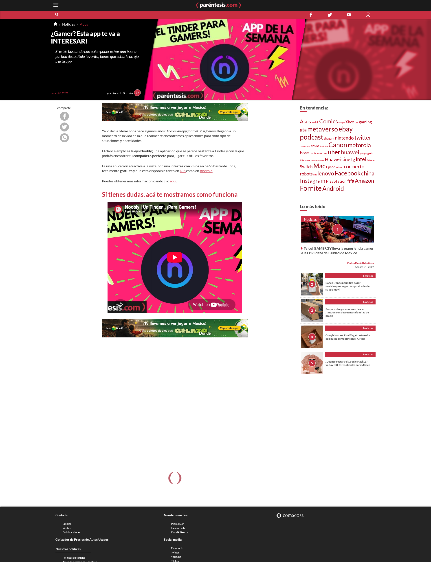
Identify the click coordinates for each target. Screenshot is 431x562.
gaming (365, 122)
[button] (57, 14)
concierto (354, 166)
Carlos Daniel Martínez (360, 263)
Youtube (176, 556)
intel (361, 159)
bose (304, 152)
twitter (362, 137)
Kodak (315, 122)
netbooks (314, 160)
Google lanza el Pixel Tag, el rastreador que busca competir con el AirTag (347, 337)
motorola (359, 145)
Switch (306, 166)
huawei (350, 152)
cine (345, 159)
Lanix (313, 153)
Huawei (333, 159)
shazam (329, 138)
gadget (363, 153)
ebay (346, 129)
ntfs (315, 174)
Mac (319, 166)
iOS (183, 170)
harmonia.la (178, 528)
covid (315, 146)
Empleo (67, 523)
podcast (311, 137)
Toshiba (324, 146)
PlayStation (336, 181)
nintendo (344, 137)
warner (322, 153)
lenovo (325, 173)
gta (303, 130)
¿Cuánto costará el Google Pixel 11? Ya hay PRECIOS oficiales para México (347, 363)
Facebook (348, 173)
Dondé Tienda (179, 532)
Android (206, 170)
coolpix (342, 122)
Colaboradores (71, 532)
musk (321, 160)
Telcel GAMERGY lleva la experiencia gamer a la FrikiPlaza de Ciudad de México (337, 250)
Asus (305, 121)
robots (306, 173)
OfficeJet (371, 160)
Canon (337, 145)
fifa (350, 181)
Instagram (312, 180)
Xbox (349, 122)
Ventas (66, 528)
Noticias (68, 24)
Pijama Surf (177, 523)
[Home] (55, 24)
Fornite (311, 188)
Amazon (364, 180)
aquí (172, 181)
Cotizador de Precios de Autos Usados (81, 539)
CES (356, 122)
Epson (331, 167)
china (367, 173)
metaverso (322, 129)
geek (370, 153)
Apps (84, 24)
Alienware (305, 160)
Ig (353, 159)
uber (334, 152)
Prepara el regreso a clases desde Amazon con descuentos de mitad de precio (347, 312)
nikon (339, 167)
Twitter (175, 552)
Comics (328, 121)
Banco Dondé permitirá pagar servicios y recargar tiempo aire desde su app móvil (347, 286)
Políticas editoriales (74, 557)
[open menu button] (56, 5)
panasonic (305, 146)
